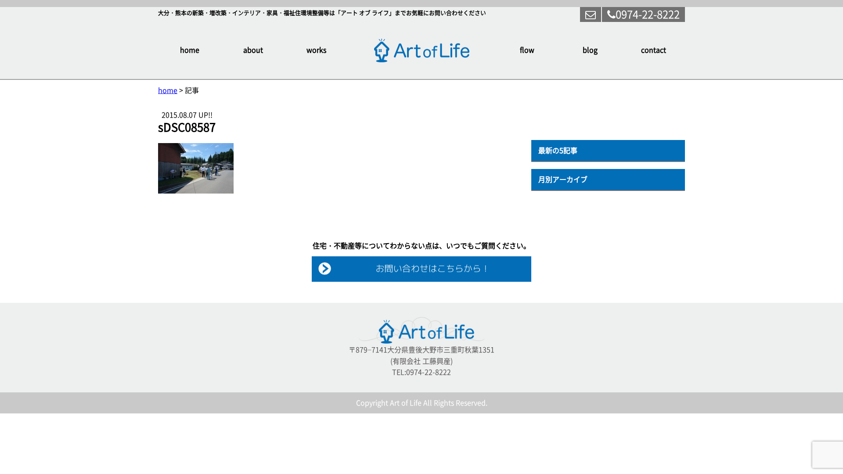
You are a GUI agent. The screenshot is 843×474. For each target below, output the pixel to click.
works (316, 50)
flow (527, 50)
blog (590, 50)
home (189, 50)
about (253, 50)
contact (653, 50)
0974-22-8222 (648, 14)
